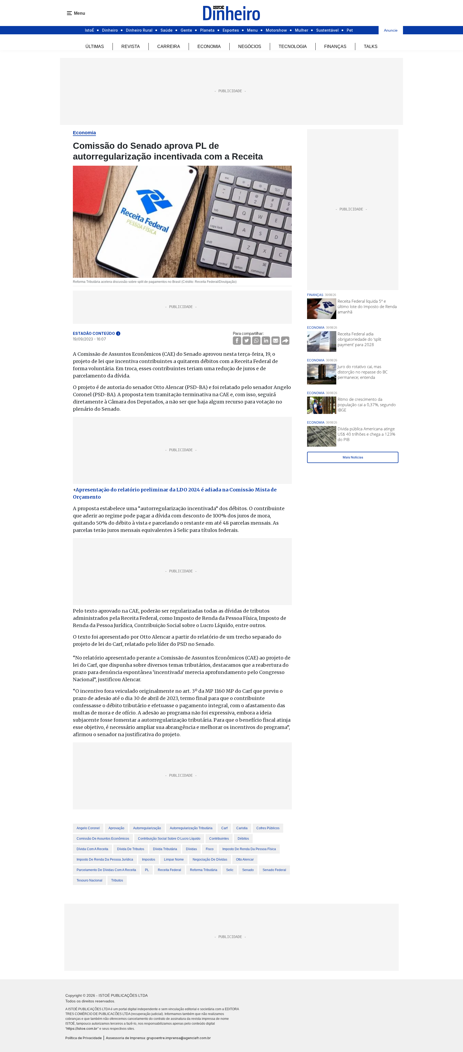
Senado (248, 870)
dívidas (191, 849)
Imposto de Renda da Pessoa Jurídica (105, 859)
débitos (243, 838)
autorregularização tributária (191, 828)
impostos (148, 859)
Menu (252, 30)
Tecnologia (293, 46)
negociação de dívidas (210, 859)
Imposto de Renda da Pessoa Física (249, 849)
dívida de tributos (130, 849)
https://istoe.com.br (82, 1029)
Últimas (94, 46)
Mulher (301, 30)
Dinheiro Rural (139, 30)
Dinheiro (110, 30)
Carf (224, 828)
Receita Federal (169, 870)
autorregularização (147, 828)
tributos (117, 880)
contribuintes (219, 838)
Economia (209, 46)
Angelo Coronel (88, 828)
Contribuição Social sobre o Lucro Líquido (169, 838)
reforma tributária (203, 870)
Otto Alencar (245, 859)
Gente (186, 30)
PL (147, 870)
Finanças (335, 46)
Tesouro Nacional (89, 880)
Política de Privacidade (83, 1038)
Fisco (210, 849)
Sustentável (327, 30)
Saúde (166, 30)
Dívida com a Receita (92, 849)
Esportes (231, 30)
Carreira (168, 46)
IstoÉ (89, 30)
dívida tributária (165, 849)
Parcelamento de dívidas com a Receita (106, 870)
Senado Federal (274, 870)
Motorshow (276, 30)
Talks (371, 46)
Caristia (242, 828)
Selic (229, 870)
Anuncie (391, 30)
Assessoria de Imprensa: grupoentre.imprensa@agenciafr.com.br (158, 1038)
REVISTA (130, 46)
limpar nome (174, 859)
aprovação (116, 828)
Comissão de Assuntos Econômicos (103, 838)
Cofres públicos (267, 828)
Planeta (207, 30)
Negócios (249, 46)
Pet (350, 30)
